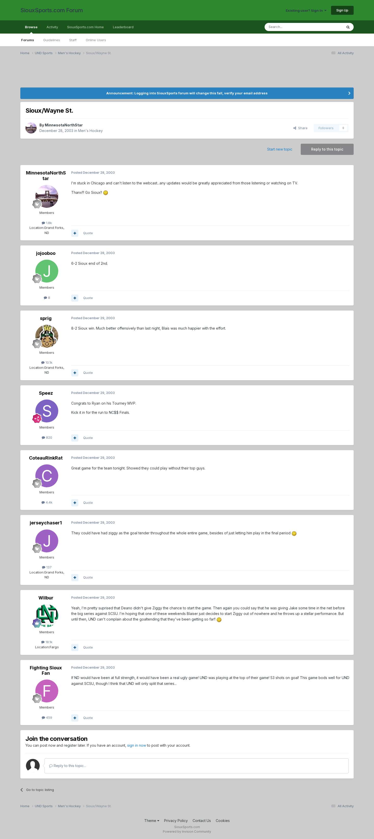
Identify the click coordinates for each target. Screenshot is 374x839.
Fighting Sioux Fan (46, 670)
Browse (31, 27)
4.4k (48, 502)
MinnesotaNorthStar (64, 125)
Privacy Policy (176, 820)
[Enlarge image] (105, 192)
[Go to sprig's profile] (46, 336)
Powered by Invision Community (187, 831)
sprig (46, 318)
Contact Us (202, 820)
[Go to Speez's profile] (46, 411)
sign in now (136, 745)
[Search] (348, 27)
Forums (27, 40)
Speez (46, 393)
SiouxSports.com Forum (51, 10)
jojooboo (45, 253)
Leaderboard (123, 27)
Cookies (223, 820)
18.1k (48, 642)
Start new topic (279, 149)
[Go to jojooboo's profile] (46, 271)
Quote (88, 233)
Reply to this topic (327, 149)
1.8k (48, 223)
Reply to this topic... (69, 765)
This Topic (328, 27)
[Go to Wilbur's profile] (46, 615)
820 (48, 437)
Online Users (96, 40)
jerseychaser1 (46, 522)
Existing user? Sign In (305, 10)
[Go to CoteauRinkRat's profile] (46, 475)
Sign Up (342, 10)
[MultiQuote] (74, 233)
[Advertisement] (71, 74)
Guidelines (51, 40)
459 (48, 717)
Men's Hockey (90, 130)
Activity (52, 27)
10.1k (48, 362)
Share (302, 128)
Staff (73, 40)
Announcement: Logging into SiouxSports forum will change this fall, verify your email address (187, 93)
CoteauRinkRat (46, 458)
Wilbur (45, 597)
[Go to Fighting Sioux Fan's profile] (46, 691)
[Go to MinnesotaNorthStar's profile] (31, 128)
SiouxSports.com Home (85, 27)
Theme (150, 820)
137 (48, 567)
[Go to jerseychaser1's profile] (46, 540)
